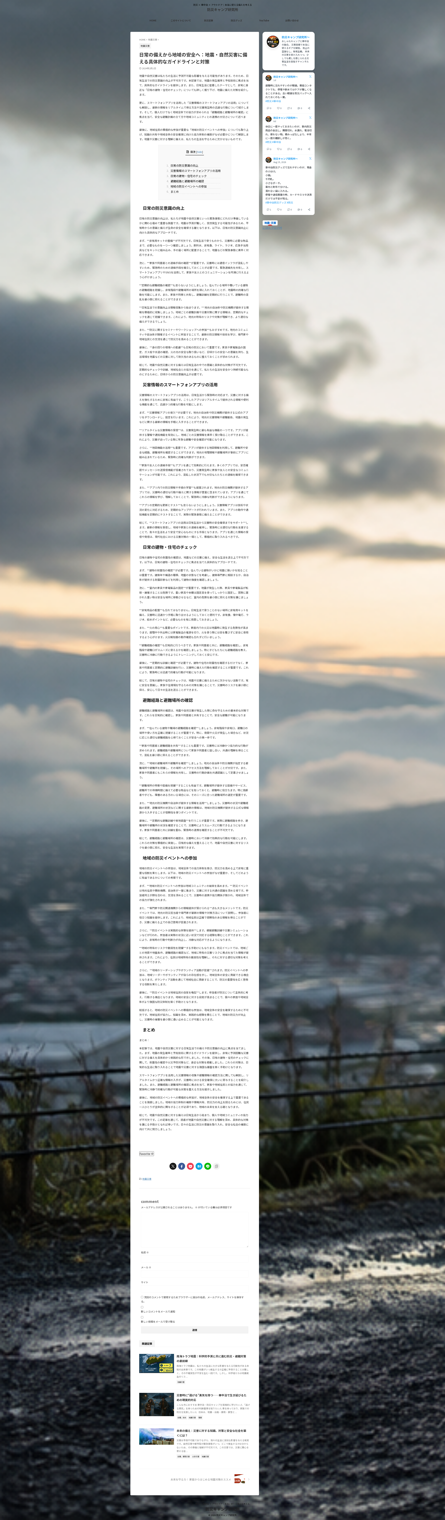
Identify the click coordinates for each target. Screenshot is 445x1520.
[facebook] (181, 1166)
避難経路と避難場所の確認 (186, 181)
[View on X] (310, 77)
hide (199, 152)
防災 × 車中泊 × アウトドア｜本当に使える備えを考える (222, 1503)
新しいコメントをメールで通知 (158, 1311)
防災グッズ (236, 20)
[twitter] (172, 1166)
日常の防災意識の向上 (183, 165)
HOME (152, 20)
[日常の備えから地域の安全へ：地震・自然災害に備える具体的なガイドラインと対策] (199, 1166)
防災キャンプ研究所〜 (296, 37)
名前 (145, 1252)
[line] (207, 1166)
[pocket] (190, 1166)
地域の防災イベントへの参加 (188, 186)
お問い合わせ (292, 20)
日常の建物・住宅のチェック (188, 176)
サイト (144, 1282)
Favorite (145, 1154)
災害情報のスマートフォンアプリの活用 (195, 171)
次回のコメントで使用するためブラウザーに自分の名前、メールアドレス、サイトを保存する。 (192, 1299)
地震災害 (146, 1178)
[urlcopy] (216, 1166)
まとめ (174, 191)
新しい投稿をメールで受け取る (158, 1321)
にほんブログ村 (272, 228)
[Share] (309, 108)
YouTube (264, 20)
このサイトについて (181, 20)
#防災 (268, 101)
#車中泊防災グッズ (275, 202)
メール (146, 1267)
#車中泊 (276, 101)
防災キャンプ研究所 (222, 9)
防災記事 (208, 20)
